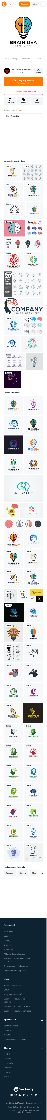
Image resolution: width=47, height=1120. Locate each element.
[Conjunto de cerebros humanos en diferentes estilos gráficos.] (12, 299)
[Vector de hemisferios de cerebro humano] (15, 455)
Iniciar (35, 4)
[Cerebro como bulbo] (12, 490)
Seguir (38, 72)
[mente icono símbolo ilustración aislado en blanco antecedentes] (18, 731)
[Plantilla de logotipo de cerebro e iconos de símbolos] (14, 246)
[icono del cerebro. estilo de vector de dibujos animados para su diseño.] (14, 281)
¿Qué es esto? (23, 110)
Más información (12, 114)
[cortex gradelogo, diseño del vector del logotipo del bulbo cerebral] (13, 766)
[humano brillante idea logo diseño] (23, 1060)
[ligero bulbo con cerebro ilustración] (13, 900)
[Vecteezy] (4, 4)
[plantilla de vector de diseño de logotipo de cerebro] (13, 332)
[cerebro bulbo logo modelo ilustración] (13, 746)
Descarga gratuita (23, 81)
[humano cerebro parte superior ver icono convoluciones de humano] (32, 715)
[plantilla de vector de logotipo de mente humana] (13, 1019)
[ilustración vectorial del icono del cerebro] (30, 843)
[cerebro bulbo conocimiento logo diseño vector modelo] (13, 920)
